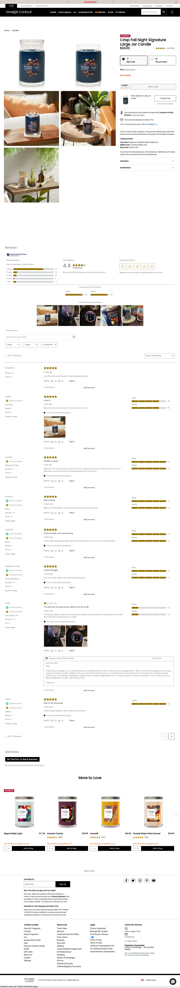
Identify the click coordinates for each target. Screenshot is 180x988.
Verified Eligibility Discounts (69, 966)
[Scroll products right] (176, 813)
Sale (26, 943)
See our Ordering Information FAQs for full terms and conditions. (140, 954)
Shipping (61, 955)
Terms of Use (95, 940)
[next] (112, 2)
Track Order (62, 928)
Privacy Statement (59, 896)
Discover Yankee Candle (34, 946)
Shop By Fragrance (32, 928)
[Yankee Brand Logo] (18, 12)
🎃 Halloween (100, 12)
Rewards (60, 940)
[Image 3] (31, 118)
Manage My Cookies (99, 931)
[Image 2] (88, 62)
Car (25, 937)
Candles (53, 12)
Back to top (89, 871)
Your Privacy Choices (99, 934)
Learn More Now (138, 115)
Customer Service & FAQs (68, 934)
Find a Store (62, 937)
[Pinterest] (146, 880)
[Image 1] (31, 62)
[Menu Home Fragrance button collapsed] (71, 12)
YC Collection (120, 12)
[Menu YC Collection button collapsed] (125, 12)
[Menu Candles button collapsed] (56, 12)
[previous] (67, 2)
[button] (172, 981)
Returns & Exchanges (66, 958)
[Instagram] (140, 880)
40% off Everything (90, 2)
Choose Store (130, 70)
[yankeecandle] (12, 6)
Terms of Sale (96, 943)
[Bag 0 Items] (172, 12)
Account (60, 931)
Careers (27, 958)
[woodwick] (27, 6)
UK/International (64, 952)
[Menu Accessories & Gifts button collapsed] (92, 12)
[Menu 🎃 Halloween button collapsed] (105, 12)
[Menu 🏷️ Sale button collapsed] (113, 12)
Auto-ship (61, 943)
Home (6, 30)
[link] (54, 837)
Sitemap (27, 960)
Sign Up (62, 884)
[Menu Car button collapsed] (76, 12)
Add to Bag (153, 87)
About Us (28, 955)
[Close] (176, 2)
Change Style (165, 98)
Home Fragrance (64, 12)
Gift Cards (28, 952)
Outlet (26, 949)
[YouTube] (153, 880)
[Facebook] (126, 880)
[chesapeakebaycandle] (42, 6)
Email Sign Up (29, 879)
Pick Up (60, 960)
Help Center (132, 941)
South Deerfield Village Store (69, 949)
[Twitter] (133, 880)
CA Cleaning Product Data (101, 948)
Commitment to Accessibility (102, 951)
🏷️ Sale (110, 12)
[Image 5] (31, 175)
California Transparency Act (102, 946)
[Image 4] (88, 118)
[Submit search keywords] (164, 12)
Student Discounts (65, 963)
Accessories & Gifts (85, 12)
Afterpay (60, 946)
